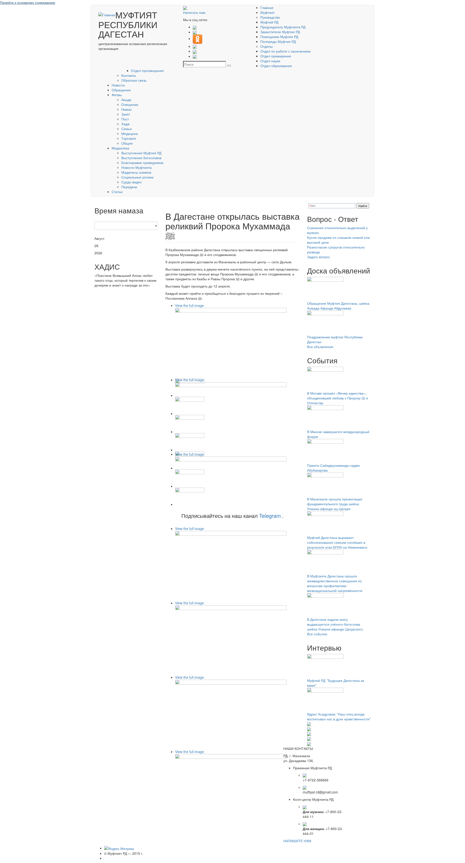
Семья (126, 128)
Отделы (266, 46)
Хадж (125, 123)
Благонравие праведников (142, 162)
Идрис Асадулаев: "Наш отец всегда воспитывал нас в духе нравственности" (339, 716)
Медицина (129, 133)
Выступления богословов (141, 157)
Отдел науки (270, 60)
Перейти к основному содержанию (27, 2)
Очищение (129, 104)
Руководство (270, 17)
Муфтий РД (269, 22)
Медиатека (120, 148)
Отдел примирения (275, 56)
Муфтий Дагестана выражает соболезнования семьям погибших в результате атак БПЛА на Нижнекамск (337, 542)
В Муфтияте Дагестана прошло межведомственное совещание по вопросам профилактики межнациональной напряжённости (334, 583)
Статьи (117, 191)
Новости (118, 85)
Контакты (128, 75)
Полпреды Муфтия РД (278, 41)
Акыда (126, 99)
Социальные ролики (137, 177)
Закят (125, 114)
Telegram (270, 515)
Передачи (129, 186)
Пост (125, 119)
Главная (266, 7)
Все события (317, 633)
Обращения (121, 89)
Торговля (128, 138)
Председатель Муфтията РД (282, 26)
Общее (127, 143)
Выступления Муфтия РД (141, 152)
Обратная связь (134, 80)
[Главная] (106, 14)
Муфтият (267, 12)
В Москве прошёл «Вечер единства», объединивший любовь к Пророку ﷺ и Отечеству (337, 398)
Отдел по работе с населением (285, 51)
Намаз (126, 109)
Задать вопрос (318, 256)
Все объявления (320, 346)
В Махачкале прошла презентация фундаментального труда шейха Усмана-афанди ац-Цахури (334, 504)
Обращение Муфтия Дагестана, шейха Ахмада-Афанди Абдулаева (338, 306)
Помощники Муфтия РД (279, 36)
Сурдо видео (131, 181)
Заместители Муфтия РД (280, 31)
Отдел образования (276, 65)
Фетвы (117, 94)
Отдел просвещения (147, 70)
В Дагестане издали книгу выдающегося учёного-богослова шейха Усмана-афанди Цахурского (335, 624)
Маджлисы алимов (136, 172)
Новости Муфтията (136, 167)
